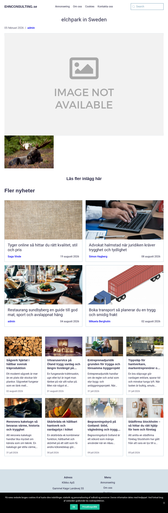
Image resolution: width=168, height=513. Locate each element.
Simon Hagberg (98, 256)
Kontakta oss (105, 6)
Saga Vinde (14, 256)
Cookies (89, 6)
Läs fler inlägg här (84, 178)
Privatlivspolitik (89, 507)
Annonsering (62, 6)
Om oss (77, 6)
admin (31, 27)
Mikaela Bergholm (99, 321)
